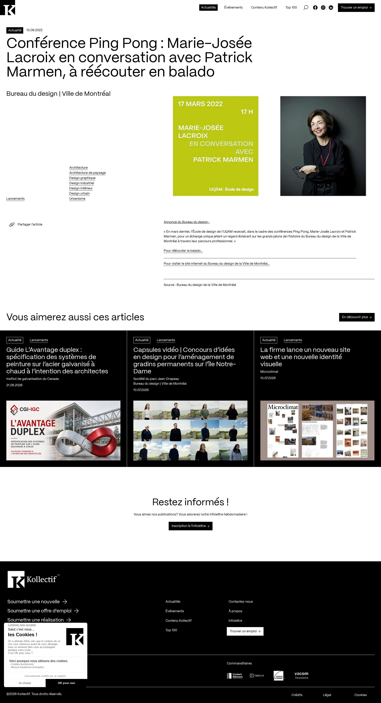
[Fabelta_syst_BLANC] (257, 675)
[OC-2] (279, 676)
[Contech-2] (235, 676)
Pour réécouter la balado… (183, 250)
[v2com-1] (301, 676)
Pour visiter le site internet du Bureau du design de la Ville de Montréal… (216, 263)
